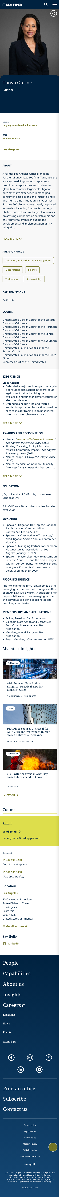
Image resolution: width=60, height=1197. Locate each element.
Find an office (19, 1088)
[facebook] (11, 1057)
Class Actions (12, 269)
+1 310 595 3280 (11, 138)
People (11, 963)
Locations (9, 1014)
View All (9, 795)
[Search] (46, 4)
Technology (11, 278)
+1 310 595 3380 (12, 872)
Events (7, 1032)
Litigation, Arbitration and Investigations (28, 260)
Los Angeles (11, 149)
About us (13, 984)
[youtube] (39, 1069)
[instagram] (30, 1057)
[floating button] (52, 1147)
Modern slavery (30, 1143)
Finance (32, 269)
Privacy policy (30, 1125)
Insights (12, 994)
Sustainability (34, 278)
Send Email (10, 831)
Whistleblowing (30, 1150)
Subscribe (14, 1098)
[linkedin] (20, 1069)
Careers (12, 1005)
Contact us (15, 1109)
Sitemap (27, 1164)
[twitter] (49, 1057)
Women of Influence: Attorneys (36, 439)
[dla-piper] (12, 4)
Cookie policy (30, 1137)
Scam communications (30, 1156)
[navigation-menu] (54, 4)
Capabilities (17, 973)
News (6, 1023)
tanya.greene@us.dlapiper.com (20, 125)
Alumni (7, 1041)
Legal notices (30, 1131)
